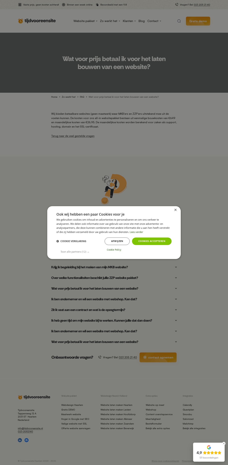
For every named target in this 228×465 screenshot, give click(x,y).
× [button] (175, 210)
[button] (116, 251)
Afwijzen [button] (117, 241)
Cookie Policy (114, 249)
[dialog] (114, 232)
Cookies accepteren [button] (151, 241)
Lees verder (136, 232)
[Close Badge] (223, 443)
